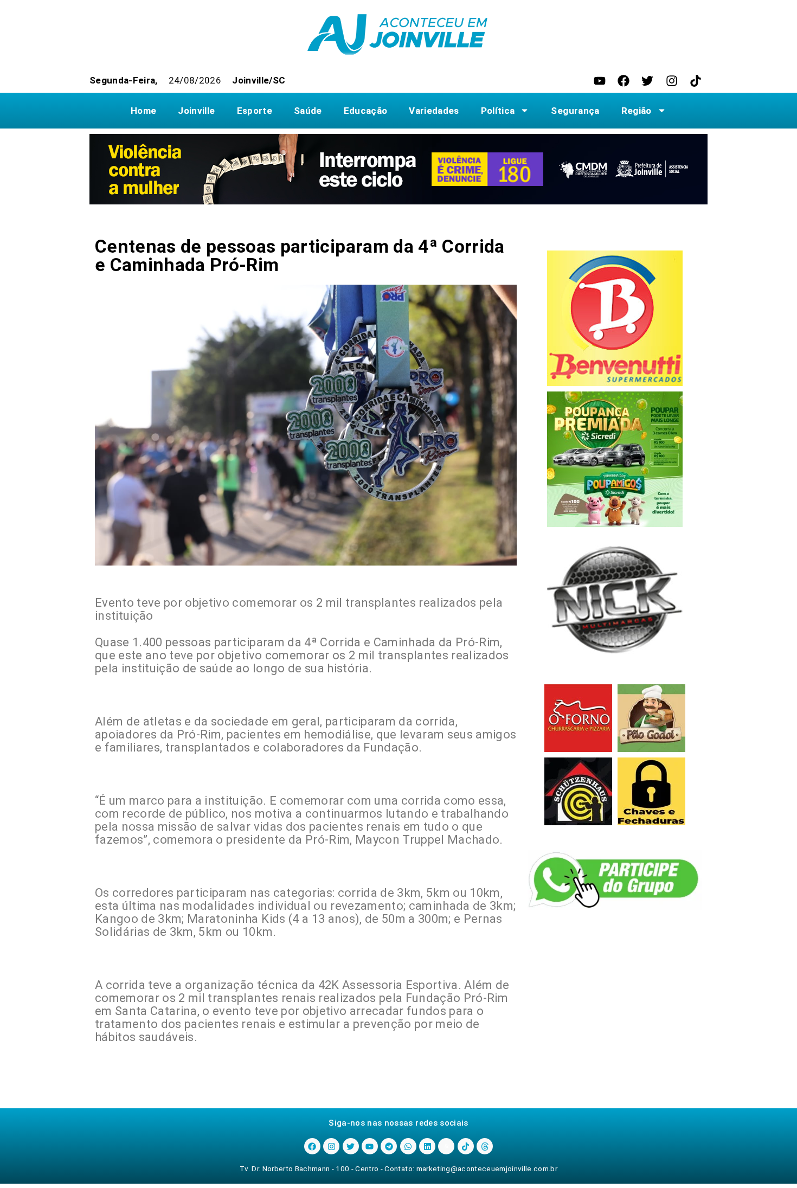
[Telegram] (389, 1146)
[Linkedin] (427, 1146)
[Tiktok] (696, 81)
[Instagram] (672, 81)
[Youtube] (600, 81)
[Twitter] (647, 81)
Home (143, 110)
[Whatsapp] (408, 1146)
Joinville (196, 110)
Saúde (308, 110)
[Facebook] (623, 81)
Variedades (434, 110)
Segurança (575, 110)
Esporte (254, 110)
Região (636, 110)
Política (498, 110)
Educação (366, 110)
